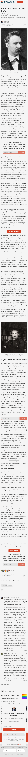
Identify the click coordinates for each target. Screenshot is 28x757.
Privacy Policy (15, 740)
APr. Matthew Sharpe (9, 597)
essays (2, 160)
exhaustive (23, 158)
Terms (17, 747)
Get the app (20, 750)
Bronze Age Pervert (19, 473)
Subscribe (20, 2)
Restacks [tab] (10, 585)
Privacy (13, 747)
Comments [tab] (4, 585)
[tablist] (7, 585)
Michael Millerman (14, 475)
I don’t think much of (19, 95)
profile (11, 163)
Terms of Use (21, 737)
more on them (13, 158)
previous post (10, 130)
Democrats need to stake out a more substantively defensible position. (9, 699)
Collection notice (23, 747)
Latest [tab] (6, 691)
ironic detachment (14, 460)
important (17, 93)
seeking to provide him (7, 124)
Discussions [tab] (11, 691)
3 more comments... (5, 684)
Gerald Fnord (7, 653)
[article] (14, 699)
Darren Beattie (4, 475)
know (10, 93)
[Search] (25, 691)
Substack (7, 754)
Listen (25, 22)
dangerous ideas (16, 254)
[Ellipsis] (26, 598)
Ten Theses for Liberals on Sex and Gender (10, 696)
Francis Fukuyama (20, 372)
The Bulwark (9, 160)
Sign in (25, 2)
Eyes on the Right (6, 6)
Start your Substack (10, 750)
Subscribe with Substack (15, 734)
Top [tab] (2, 691)
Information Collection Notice (18, 739)
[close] (24, 707)
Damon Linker (7, 21)
